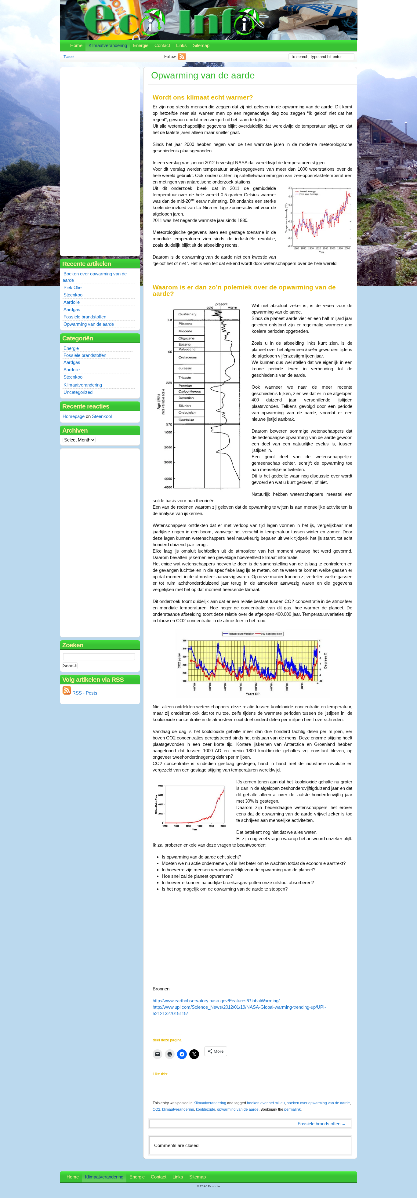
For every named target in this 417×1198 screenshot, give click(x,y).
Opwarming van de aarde (88, 324)
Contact (162, 45)
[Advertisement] (88, 160)
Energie (140, 45)
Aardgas (71, 309)
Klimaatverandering (108, 45)
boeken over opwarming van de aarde (318, 1103)
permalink (292, 1109)
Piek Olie (72, 287)
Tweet (68, 57)
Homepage (74, 416)
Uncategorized (77, 392)
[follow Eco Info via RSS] (182, 58)
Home (76, 45)
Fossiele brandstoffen (322, 1123)
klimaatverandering (178, 1109)
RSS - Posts (84, 692)
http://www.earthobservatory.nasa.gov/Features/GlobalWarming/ (216, 1000)
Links (181, 45)
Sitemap (201, 45)
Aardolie (71, 302)
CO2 (156, 1109)
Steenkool (73, 294)
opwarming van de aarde (238, 1109)
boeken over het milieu (266, 1103)
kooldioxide (205, 1109)
